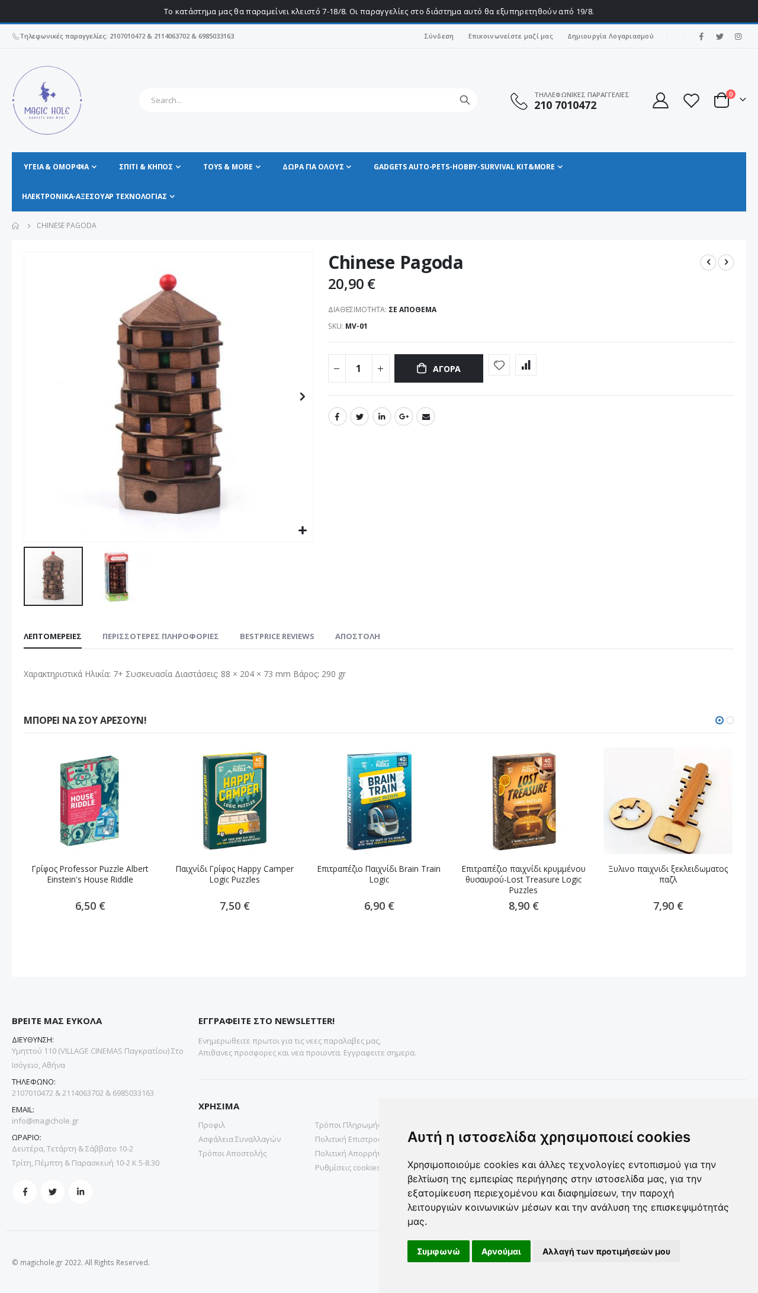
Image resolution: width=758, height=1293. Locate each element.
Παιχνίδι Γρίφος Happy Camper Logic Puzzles (235, 874)
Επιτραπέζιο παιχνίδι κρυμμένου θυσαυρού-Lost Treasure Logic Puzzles (524, 880)
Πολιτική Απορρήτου (352, 1153)
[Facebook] (701, 36)
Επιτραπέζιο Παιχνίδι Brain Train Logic (379, 874)
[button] (303, 531)
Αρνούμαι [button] (501, 1251)
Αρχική (16, 226)
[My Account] (660, 100)
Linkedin (80, 1192)
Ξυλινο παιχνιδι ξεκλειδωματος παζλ (668, 874)
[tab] (53, 637)
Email (425, 416)
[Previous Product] (708, 262)
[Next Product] (726, 262)
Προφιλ (211, 1124)
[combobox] (308, 100)
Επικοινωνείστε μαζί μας (510, 35)
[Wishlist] (691, 100)
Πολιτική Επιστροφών (354, 1139)
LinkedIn (381, 416)
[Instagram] (738, 36)
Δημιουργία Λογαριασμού (610, 35)
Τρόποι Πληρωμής (348, 1124)
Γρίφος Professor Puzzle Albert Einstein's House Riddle (90, 874)
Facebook (337, 416)
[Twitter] (719, 36)
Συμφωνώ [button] (438, 1251)
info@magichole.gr (45, 1120)
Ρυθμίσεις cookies (348, 1167)
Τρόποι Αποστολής (232, 1153)
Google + (403, 416)
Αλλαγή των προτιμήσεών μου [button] (606, 1251)
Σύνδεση (439, 35)
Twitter (359, 416)
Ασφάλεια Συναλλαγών (239, 1139)
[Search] (465, 100)
